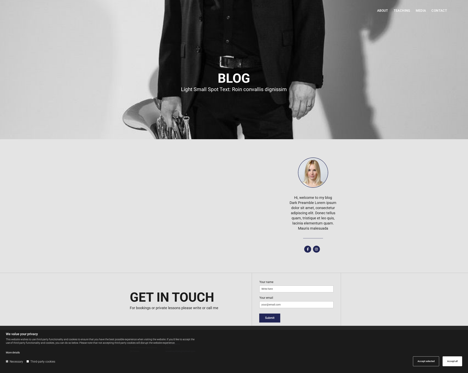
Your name (266, 282)
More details (13, 352)
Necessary (16, 361)
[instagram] (316, 249)
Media (421, 10)
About (382, 10)
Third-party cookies (42, 361)
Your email (266, 297)
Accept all (452, 361)
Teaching (402, 10)
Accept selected (426, 361)
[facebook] (307, 249)
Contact (439, 10)
